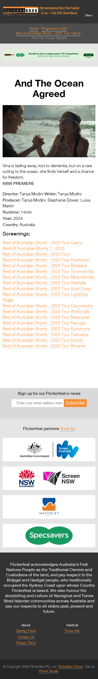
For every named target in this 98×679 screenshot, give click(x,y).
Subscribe (75, 403)
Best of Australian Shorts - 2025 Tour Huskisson (46, 260)
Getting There (26, 631)
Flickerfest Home (70, 667)
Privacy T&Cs (26, 643)
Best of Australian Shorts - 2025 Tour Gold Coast (47, 289)
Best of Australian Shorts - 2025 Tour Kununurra (46, 329)
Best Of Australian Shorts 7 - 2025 (34, 249)
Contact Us (26, 637)
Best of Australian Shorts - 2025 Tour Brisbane (45, 266)
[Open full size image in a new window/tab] (49, 156)
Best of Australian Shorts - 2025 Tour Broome (44, 346)
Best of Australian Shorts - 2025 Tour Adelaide (44, 283)
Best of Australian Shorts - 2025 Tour (36, 254)
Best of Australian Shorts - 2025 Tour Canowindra (48, 306)
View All (67, 428)
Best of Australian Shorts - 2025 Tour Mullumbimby (49, 277)
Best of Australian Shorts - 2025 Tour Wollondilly (46, 312)
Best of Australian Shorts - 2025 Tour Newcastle (46, 318)
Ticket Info (72, 631)
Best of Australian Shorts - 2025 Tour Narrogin (44, 323)
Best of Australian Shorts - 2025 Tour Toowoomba (48, 272)
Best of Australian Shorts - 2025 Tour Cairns (48, 33)
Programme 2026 (54, 29)
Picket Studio (48, 671)
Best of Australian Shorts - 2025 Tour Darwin (43, 340)
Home (33, 29)
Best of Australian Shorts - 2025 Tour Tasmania (45, 335)
